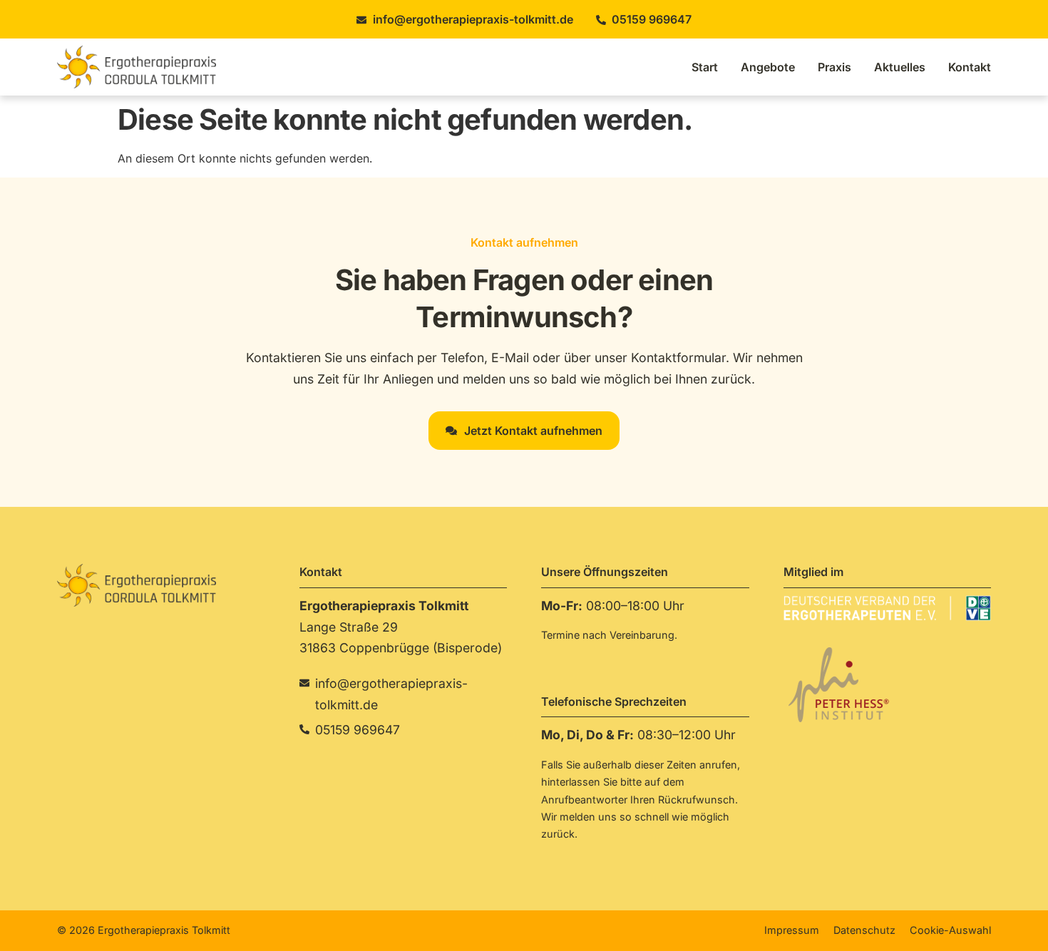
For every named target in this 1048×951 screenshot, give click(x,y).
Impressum (791, 930)
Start (705, 67)
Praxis (834, 67)
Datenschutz (864, 930)
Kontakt (969, 67)
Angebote (768, 67)
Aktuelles (899, 67)
